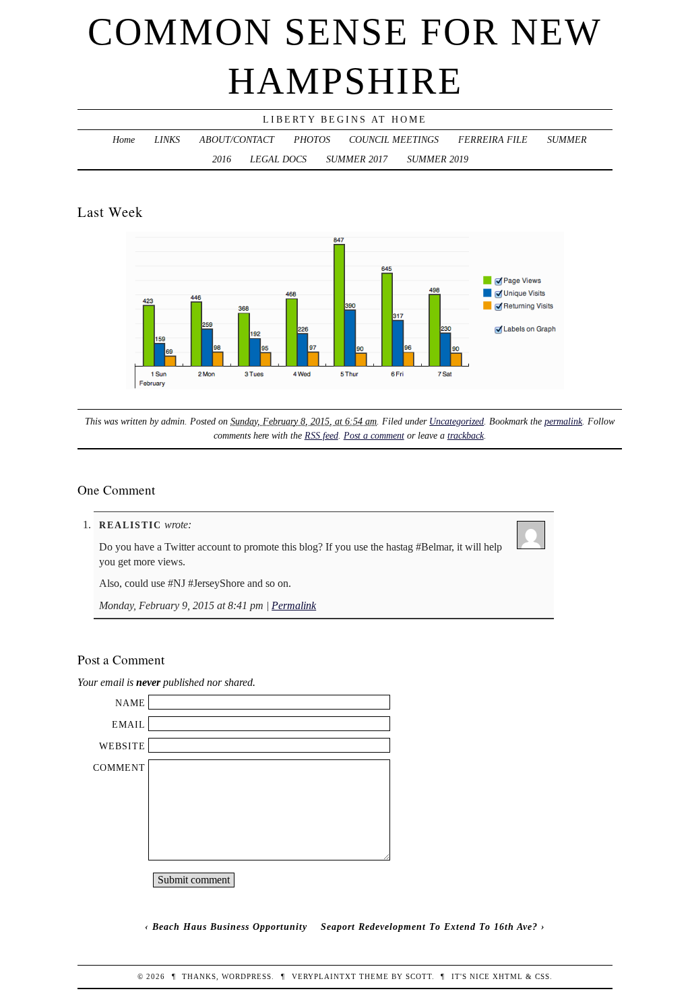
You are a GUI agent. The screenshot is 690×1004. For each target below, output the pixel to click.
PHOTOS (312, 139)
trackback (465, 435)
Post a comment (374, 435)
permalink (563, 421)
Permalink (294, 605)
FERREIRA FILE (493, 139)
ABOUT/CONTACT (236, 139)
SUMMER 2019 (437, 159)
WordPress (247, 976)
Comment (119, 767)
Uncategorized (456, 421)
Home (124, 139)
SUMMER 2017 (356, 159)
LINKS (167, 139)
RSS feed (321, 435)
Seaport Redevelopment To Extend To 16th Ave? (429, 926)
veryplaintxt (324, 976)
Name (130, 702)
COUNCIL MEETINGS (394, 139)
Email (129, 724)
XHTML (508, 976)
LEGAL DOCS (278, 159)
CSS (542, 976)
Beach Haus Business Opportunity (229, 926)
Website (122, 746)
